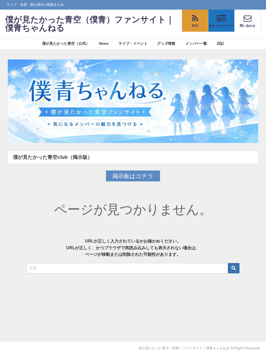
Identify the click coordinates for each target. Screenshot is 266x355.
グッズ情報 (166, 43)
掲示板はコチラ (133, 176)
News (104, 43)
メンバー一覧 (196, 43)
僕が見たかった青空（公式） (65, 43)
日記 (220, 43)
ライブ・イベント (133, 43)
